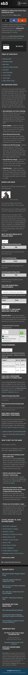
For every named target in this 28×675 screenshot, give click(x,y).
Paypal (13, 483)
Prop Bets (6, 70)
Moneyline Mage (7, 61)
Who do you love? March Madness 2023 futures (13, 586)
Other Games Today (9, 80)
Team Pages (6, 78)
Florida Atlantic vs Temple (10, 529)
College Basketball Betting (16, 36)
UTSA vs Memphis (8, 548)
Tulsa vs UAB (6, 542)
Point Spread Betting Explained (12, 610)
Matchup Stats (7, 59)
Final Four (11, 392)
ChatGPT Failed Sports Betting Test (12, 598)
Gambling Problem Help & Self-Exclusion (14, 643)
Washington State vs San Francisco (13, 553)
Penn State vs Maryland (10, 526)
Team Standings (7, 72)
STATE (6, 44)
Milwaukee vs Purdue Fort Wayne (12, 534)
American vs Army (8, 531)
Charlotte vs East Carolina (10, 540)
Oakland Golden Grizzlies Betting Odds (14, 431)
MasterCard (22, 479)
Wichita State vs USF (9, 537)
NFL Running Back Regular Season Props (13, 574)
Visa (13, 479)
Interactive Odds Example (10, 67)
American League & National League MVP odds (11, 580)
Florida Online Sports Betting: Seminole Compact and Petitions (13, 615)
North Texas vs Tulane (9, 545)
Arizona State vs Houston (10, 550)
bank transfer (17, 481)
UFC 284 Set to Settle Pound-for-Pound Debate (13, 592)
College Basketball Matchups (12, 562)
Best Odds (6, 64)
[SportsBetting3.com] (4, 3)
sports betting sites (19, 458)
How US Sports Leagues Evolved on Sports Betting (13, 621)
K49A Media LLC (6, 653)
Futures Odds (7, 75)
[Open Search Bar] (19, 3)
